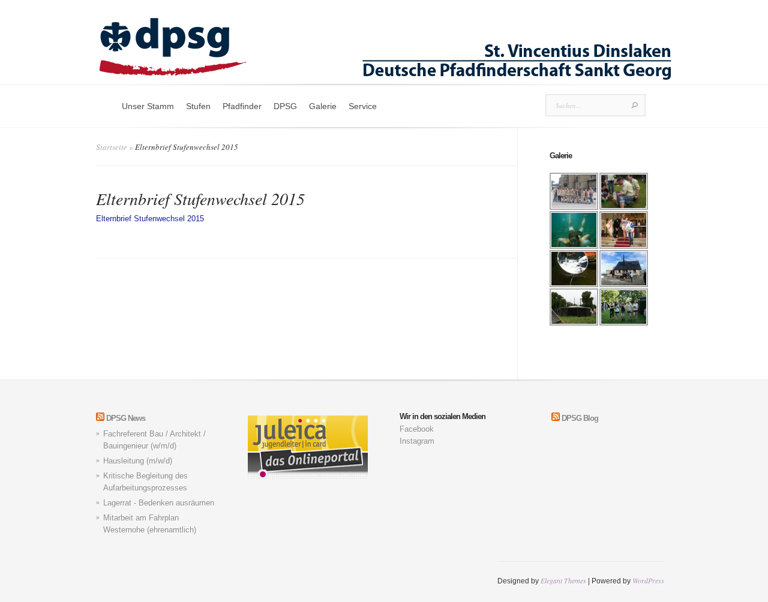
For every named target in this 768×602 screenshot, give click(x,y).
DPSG (285, 106)
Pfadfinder (242, 106)
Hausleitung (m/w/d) (137, 460)
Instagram (417, 441)
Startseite (111, 147)
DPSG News (125, 418)
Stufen (198, 106)
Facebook (417, 429)
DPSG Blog (580, 418)
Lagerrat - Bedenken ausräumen (158, 502)
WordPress (648, 580)
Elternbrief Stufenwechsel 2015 (150, 218)
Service (363, 106)
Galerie (323, 106)
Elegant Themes (563, 580)
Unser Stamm (148, 106)
